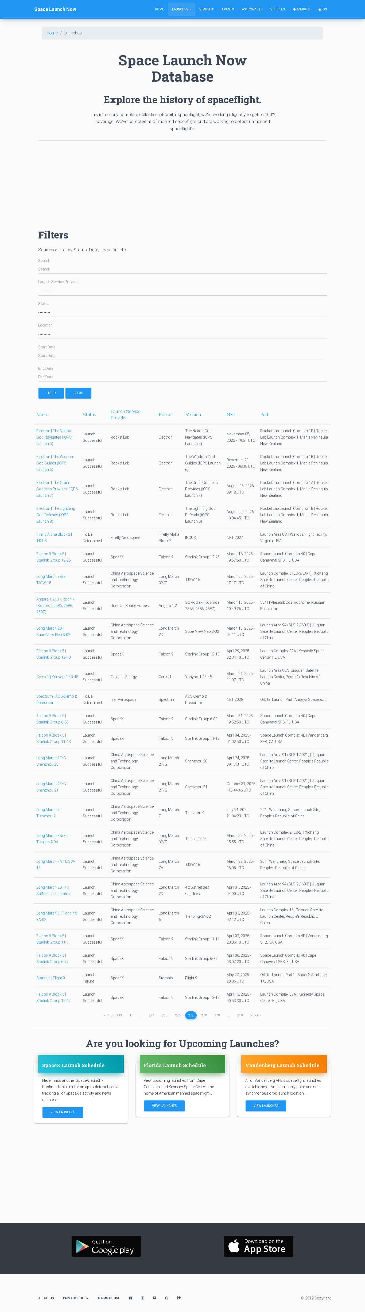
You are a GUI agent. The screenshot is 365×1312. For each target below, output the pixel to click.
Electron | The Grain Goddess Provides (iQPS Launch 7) (57, 489)
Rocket (166, 414)
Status (43, 304)
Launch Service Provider (58, 282)
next (255, 1015)
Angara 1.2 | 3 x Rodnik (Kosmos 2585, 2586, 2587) (55, 605)
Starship (206, 9)
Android (303, 9)
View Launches (63, 1112)
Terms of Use (109, 1298)
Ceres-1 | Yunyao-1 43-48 (57, 677)
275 (165, 1015)
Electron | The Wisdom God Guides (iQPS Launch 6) (55, 463)
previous (113, 1015)
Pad (264, 414)
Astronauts (252, 9)
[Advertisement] (182, 182)
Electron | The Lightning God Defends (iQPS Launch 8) (55, 514)
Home (159, 9)
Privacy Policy (75, 1298)
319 (240, 1015)
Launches (180, 9)
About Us (46, 1298)
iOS (324, 9)
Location (45, 325)
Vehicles (277, 9)
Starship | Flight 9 (50, 978)
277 (191, 1015)
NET (231, 414)
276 (178, 1015)
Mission (193, 414)
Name (42, 414)
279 (217, 1015)
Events (228, 9)
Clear (78, 393)
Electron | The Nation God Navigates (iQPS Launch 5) (54, 437)
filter (51, 393)
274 (151, 1015)
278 (204, 1015)
